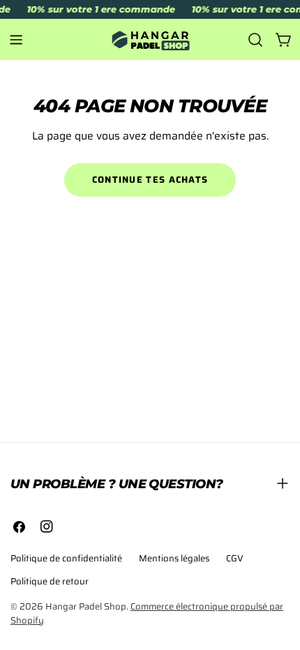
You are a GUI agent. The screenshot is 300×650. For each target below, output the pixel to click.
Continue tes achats (150, 179)
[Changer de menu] (16, 40)
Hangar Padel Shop (85, 606)
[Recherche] (255, 40)
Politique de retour (49, 581)
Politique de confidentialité (66, 558)
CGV (234, 558)
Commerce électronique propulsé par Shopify (146, 613)
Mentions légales (174, 558)
